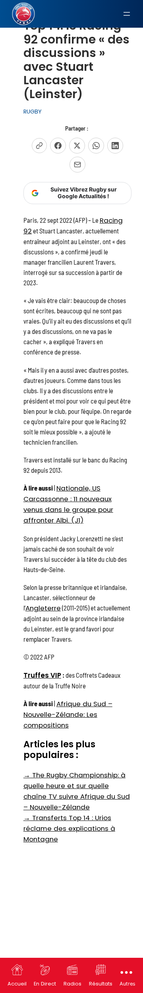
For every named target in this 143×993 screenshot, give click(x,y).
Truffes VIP (42, 675)
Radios (72, 983)
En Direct (45, 983)
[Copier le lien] (39, 145)
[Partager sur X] (77, 145)
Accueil (17, 983)
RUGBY (32, 112)
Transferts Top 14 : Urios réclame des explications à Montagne (69, 828)
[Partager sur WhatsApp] (96, 145)
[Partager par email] (77, 164)
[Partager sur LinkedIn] (115, 145)
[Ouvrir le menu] (126, 14)
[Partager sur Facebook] (58, 145)
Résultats (100, 983)
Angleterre (43, 608)
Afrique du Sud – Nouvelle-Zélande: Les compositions (67, 714)
